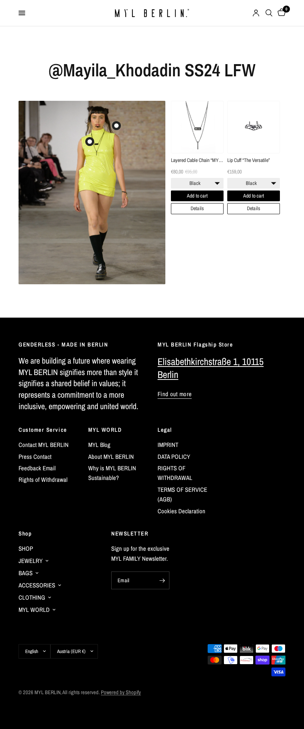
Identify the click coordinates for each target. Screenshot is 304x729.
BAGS (26, 573)
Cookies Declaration (181, 511)
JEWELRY (31, 561)
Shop (25, 533)
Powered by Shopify (121, 692)
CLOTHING (32, 597)
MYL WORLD (105, 430)
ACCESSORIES (37, 585)
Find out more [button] (175, 394)
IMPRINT (168, 445)
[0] (280, 13)
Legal (165, 430)
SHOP (26, 548)
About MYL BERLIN (111, 457)
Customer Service (43, 430)
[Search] (269, 13)
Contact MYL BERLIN (44, 445)
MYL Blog (99, 445)
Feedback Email (37, 468)
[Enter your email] (162, 580)
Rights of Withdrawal (43, 479)
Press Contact (35, 457)
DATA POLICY (174, 457)
